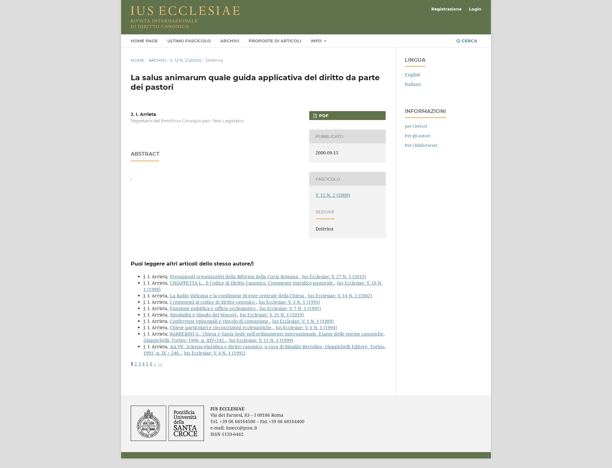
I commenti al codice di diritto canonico (213, 302)
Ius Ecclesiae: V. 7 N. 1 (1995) (290, 308)
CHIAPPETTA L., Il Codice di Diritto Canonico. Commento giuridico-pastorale (252, 283)
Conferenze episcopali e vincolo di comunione (220, 321)
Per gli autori (417, 135)
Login (475, 8)
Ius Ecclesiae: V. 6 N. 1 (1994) (306, 327)
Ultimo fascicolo (189, 40)
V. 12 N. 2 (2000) (185, 60)
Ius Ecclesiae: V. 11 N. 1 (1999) (261, 340)
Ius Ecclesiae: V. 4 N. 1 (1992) (214, 353)
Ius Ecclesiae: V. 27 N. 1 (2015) (334, 276)
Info (317, 40)
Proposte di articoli (275, 40)
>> (160, 364)
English (412, 75)
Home (137, 60)
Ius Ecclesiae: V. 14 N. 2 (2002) (340, 296)
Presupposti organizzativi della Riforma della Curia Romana (234, 276)
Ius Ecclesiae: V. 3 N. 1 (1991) (289, 302)
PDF (323, 115)
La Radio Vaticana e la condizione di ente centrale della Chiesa (237, 296)
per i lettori (416, 126)
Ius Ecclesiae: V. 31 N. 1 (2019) (272, 315)
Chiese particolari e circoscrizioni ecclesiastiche (221, 327)
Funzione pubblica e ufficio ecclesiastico (213, 308)
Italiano (413, 84)
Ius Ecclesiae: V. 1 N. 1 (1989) (303, 321)
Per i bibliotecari (421, 145)
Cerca (468, 40)
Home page (144, 40)
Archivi (229, 40)
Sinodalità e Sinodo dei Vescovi (203, 315)
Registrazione (446, 8)
